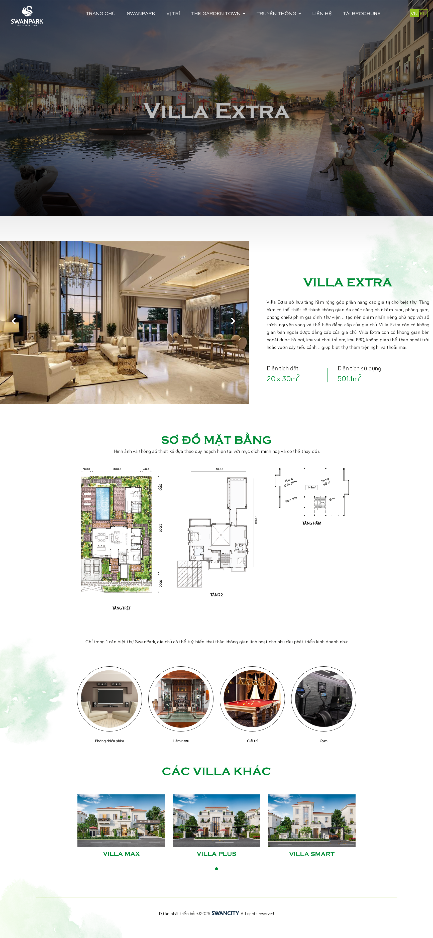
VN (414, 13)
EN (423, 13)
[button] (234, 322)
